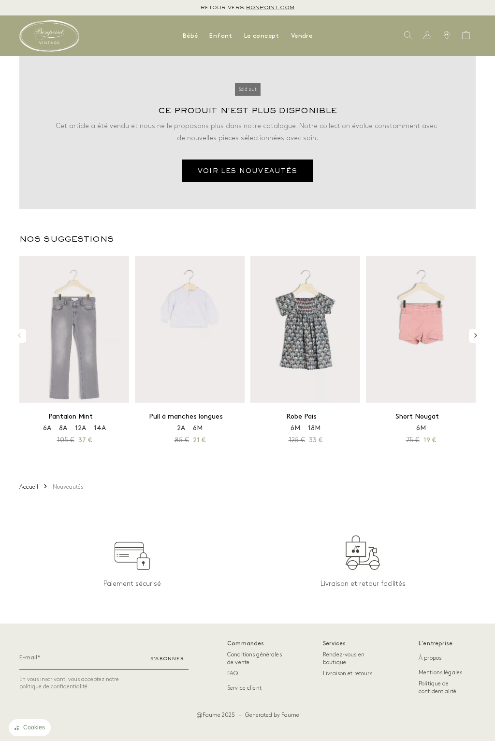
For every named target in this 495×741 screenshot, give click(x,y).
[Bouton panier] (466, 35)
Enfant (220, 36)
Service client (244, 688)
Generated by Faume (272, 715)
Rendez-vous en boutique (343, 658)
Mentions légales (440, 672)
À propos (430, 658)
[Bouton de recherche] (408, 35)
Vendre (301, 36)
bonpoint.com (270, 7)
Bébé (190, 36)
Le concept (261, 36)
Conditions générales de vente (254, 658)
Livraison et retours (347, 673)
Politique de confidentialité (437, 687)
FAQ (232, 673)
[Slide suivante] (475, 336)
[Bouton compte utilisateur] (427, 35)
